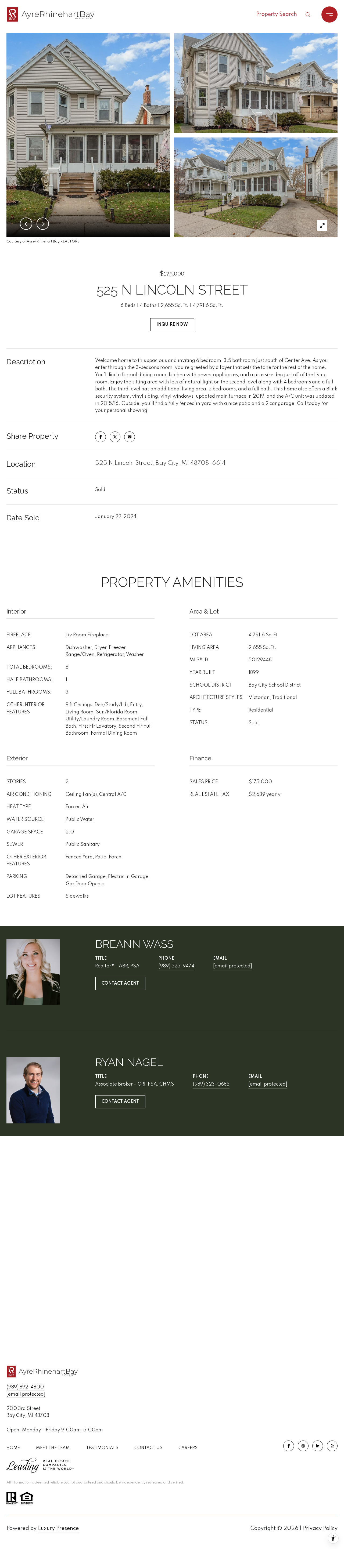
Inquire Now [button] (172, 324)
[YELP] (332, 1446)
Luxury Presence (58, 1528)
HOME (13, 1448)
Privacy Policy (320, 1528)
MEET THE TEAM (53, 1448)
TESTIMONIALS (102, 1448)
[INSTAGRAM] (303, 1446)
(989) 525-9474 (176, 966)
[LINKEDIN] (317, 1446)
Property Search (276, 14)
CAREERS (188, 1448)
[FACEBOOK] (288, 1446)
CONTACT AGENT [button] (120, 983)
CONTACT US (148, 1448)
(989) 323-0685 (211, 1084)
